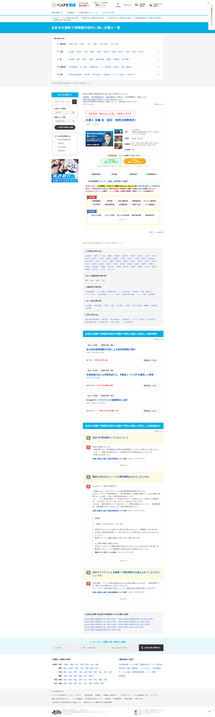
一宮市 (86, 52)
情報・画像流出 (126, 67)
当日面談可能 (103, 322)
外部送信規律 (128, 699)
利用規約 (86, 97)
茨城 (86, 668)
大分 (85, 683)
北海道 (66, 664)
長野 (95, 672)
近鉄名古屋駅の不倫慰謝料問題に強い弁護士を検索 (103, 630)
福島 (97, 664)
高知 (105, 679)
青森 (71, 664)
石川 (105, 672)
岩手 (76, 664)
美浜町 (87, 266)
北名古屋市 (89, 261)
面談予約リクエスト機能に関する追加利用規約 (98, 702)
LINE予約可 (131, 74)
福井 (110, 672)
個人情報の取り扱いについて (94, 699)
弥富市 (108, 264)
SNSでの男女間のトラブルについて (110, 437)
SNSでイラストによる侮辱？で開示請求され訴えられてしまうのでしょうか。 (126, 573)
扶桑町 (140, 266)
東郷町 (87, 269)
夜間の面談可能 (90, 322)
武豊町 (151, 264)
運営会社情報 (88, 695)
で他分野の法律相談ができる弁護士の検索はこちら (71, 83)
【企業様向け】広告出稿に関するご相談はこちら (66, 702)
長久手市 (95, 269)
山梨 (85, 672)
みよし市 (111, 269)
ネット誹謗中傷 (106, 67)
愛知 (86, 280)
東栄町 (129, 264)
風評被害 (151, 294)
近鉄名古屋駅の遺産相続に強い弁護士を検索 (100, 621)
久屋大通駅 (125, 59)
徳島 (90, 679)
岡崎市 (99, 52)
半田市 (101, 258)
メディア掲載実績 (77, 699)
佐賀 (70, 683)
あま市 (103, 269)
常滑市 (87, 264)
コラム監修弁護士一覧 (140, 695)
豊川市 (121, 52)
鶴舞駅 (109, 59)
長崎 (75, 683)
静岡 (97, 280)
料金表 (114, 174)
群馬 (92, 668)
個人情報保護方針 (97, 97)
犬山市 (104, 261)
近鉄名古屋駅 (100, 59)
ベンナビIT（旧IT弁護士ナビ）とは (62, 695)
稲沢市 (141, 52)
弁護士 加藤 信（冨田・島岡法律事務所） (112, 119)
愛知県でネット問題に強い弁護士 (93, 18)
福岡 (65, 683)
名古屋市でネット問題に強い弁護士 (119, 18)
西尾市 (115, 258)
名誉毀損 (116, 67)
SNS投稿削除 (73, 67)
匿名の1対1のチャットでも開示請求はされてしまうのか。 (121, 476)
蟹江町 (126, 266)
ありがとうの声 (108, 13)
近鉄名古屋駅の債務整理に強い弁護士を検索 (100, 627)
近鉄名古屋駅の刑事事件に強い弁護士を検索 (100, 624)
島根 (70, 679)
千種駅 (91, 59)
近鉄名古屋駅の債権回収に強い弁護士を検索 (134, 624)
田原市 (140, 261)
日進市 (97, 261)
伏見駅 (84, 59)
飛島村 (118, 266)
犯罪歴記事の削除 (128, 294)
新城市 (94, 264)
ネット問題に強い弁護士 (70, 18)
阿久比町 (111, 266)
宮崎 (90, 683)
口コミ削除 (83, 67)
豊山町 (154, 266)
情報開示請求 (93, 67)
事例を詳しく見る (150, 360)
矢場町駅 (116, 59)
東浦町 (103, 266)
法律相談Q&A (152, 174)
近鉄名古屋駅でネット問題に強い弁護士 (148, 18)
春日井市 (107, 52)
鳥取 (65, 679)
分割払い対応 (115, 322)
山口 (85, 679)
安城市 (114, 52)
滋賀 (80, 676)
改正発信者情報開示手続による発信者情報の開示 (111, 349)
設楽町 (136, 264)
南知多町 (95, 266)
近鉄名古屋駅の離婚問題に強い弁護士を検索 (100, 619)
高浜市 (115, 264)
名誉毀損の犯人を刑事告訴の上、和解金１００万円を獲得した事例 (120, 374)
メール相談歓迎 (127, 322)
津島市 (133, 261)
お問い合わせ (139, 699)
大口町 (147, 266)
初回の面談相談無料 (75, 74)
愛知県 (88, 124)
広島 (80, 679)
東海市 (108, 258)
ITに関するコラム (126, 695)
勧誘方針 (108, 699)
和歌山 (91, 676)
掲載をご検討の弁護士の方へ (60, 699)
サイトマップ (154, 695)
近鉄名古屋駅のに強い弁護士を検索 (130, 627)
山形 (92, 664)
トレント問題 (141, 294)
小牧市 (127, 52)
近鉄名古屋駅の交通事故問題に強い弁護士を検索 (135, 619)
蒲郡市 (144, 258)
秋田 (86, 664)
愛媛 (100, 679)
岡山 (75, 679)
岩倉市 (101, 264)
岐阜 (92, 280)
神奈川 (71, 668)
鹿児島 (96, 683)
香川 (95, 679)
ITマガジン (78, 695)
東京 (65, 668)
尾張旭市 (152, 258)
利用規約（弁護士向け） (110, 695)
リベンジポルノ (90, 294)
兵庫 (70, 676)
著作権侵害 (102, 294)
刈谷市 (134, 52)
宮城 (81, 664)
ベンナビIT (55, 18)
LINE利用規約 (110, 97)
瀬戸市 (94, 258)
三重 (103, 280)
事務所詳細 (96, 174)
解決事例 (71, 13)
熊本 (80, 683)
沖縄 (102, 683)
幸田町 (144, 264)
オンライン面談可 (119, 74)
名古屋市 (71, 52)
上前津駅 (88, 308)
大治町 (133, 266)
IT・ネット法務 (114, 294)
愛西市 (118, 261)
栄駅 (78, 59)
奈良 (85, 676)
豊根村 (122, 264)
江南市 (122, 258)
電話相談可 (107, 74)
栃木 (97, 668)
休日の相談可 (96, 74)
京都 (75, 676)
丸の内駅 (88, 305)
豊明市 (126, 261)
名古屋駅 (71, 59)
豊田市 (79, 52)
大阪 (65, 676)
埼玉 (76, 668)
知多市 (129, 258)
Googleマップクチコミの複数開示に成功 (107, 400)
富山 (100, 672)
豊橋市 (92, 52)
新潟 (90, 672)
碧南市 (111, 261)
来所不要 (87, 74)
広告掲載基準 (117, 699)
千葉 (81, 668)
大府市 (136, 258)
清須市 (154, 261)
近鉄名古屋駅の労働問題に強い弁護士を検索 (134, 621)
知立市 (147, 261)
